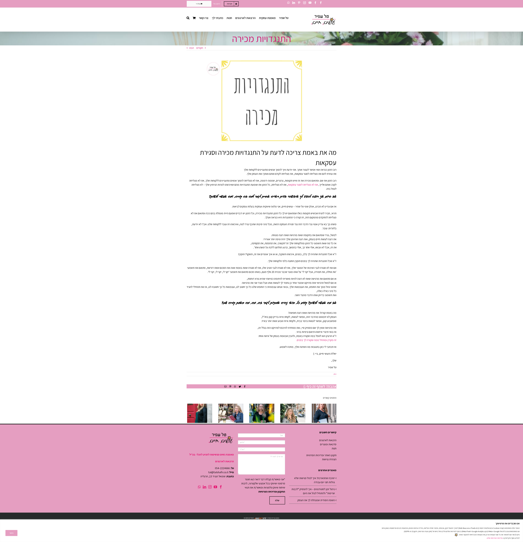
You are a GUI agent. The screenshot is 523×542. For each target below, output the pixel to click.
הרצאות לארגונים (327, 440)
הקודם (199, 48)
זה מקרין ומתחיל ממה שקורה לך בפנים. (316, 340)
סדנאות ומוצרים (328, 444)
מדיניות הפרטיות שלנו (495, 538)
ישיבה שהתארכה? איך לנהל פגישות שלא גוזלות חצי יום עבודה (314, 480)
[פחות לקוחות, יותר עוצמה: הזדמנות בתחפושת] (323, 413)
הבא (191, 48)
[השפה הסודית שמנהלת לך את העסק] (261, 413)
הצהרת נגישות (329, 459)
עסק (335, 374)
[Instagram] (210, 487)
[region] (261, 530)
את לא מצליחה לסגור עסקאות (303, 184)
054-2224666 (222, 468)
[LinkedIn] (204, 487)
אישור (11, 533)
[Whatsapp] (199, 487)
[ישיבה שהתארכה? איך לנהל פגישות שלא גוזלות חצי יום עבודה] (199, 413)
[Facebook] (221, 487)
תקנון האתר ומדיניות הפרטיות (321, 455)
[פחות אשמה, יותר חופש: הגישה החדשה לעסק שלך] (292, 413)
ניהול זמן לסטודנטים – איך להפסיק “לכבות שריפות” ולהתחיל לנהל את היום (313, 491)
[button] (188, 18)
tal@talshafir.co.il (218, 472)
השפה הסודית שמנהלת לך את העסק (316, 500)
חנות (334, 448)
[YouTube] (215, 487)
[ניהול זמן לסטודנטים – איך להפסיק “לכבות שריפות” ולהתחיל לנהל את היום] (230, 413)
